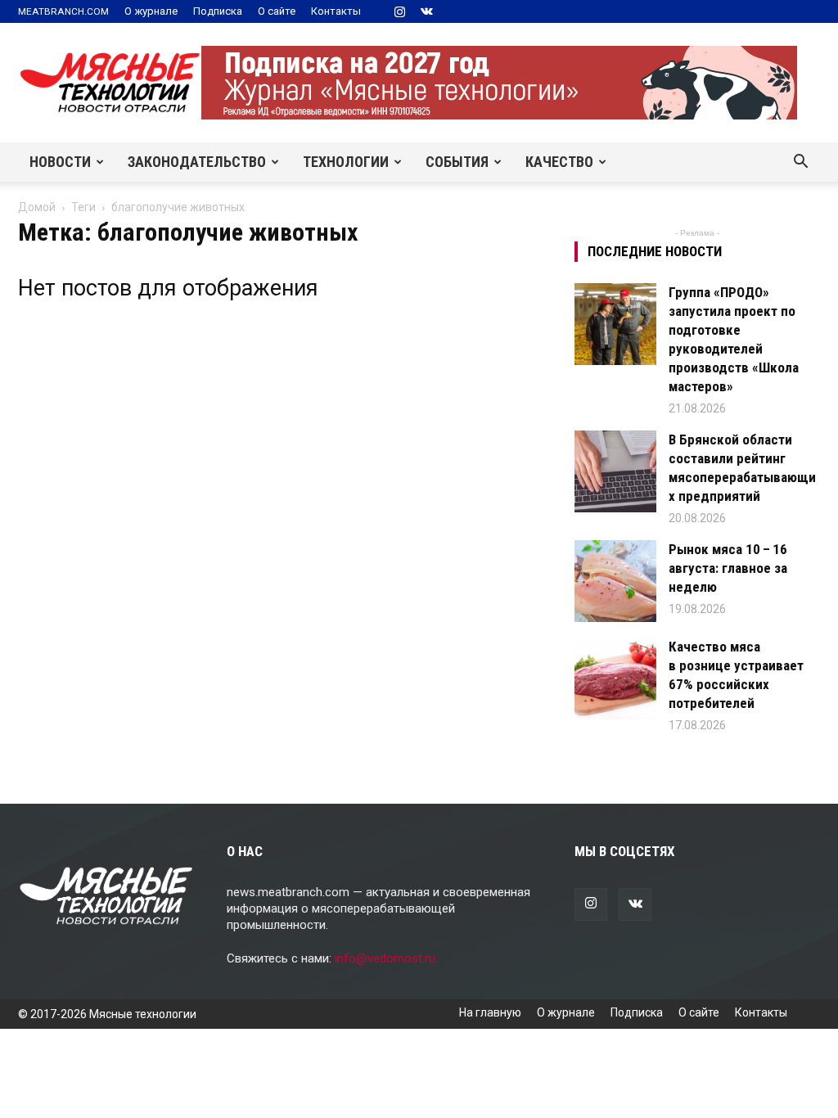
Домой (37, 207)
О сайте (276, 11)
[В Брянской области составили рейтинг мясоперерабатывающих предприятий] (615, 471)
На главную (490, 1012)
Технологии (346, 161)
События (457, 161)
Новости (60, 161)
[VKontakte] (426, 11)
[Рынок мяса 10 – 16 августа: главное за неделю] (615, 581)
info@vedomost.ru (385, 958)
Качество (559, 161)
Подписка (217, 11)
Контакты (336, 11)
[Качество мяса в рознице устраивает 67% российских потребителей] (615, 678)
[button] (800, 163)
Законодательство (197, 161)
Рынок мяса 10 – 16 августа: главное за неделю (728, 568)
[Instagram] (399, 11)
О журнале (151, 11)
